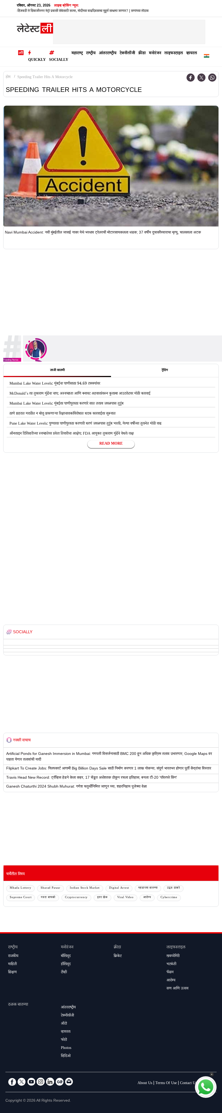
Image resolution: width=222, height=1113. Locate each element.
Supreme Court (20, 897)
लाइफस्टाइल (173, 54)
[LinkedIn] (50, 1082)
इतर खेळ (102, 897)
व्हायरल (191, 54)
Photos (66, 1048)
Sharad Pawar (50, 888)
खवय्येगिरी (172, 956)
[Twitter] (201, 78)
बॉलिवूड (66, 956)
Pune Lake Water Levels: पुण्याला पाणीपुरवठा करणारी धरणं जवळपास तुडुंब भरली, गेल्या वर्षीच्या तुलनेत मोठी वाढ (85, 424)
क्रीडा (142, 54)
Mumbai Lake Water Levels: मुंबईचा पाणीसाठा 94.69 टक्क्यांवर (54, 384)
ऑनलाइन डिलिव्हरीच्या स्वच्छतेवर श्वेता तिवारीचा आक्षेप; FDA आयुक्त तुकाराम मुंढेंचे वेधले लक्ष (71, 434)
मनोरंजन (155, 54)
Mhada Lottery (20, 888)
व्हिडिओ (66, 1056)
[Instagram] (41, 1082)
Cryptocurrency (76, 897)
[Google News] (60, 1082)
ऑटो (64, 1024)
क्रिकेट (118, 956)
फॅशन (170, 973)
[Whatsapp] (212, 78)
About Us (145, 1084)
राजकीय (13, 956)
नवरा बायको (48, 897)
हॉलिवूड (66, 965)
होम (8, 78)
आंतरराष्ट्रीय (107, 54)
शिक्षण (12, 973)
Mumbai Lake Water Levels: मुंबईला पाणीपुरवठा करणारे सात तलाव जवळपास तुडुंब (66, 404)
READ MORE (111, 444)
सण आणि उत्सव (177, 989)
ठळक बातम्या (18, 1005)
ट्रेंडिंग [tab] (165, 370)
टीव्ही (64, 973)
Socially (58, 60)
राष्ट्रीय (91, 54)
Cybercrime (169, 897)
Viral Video (125, 897)
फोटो (64, 1040)
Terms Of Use (166, 1084)
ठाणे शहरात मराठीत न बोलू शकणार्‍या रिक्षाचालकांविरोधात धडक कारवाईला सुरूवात (62, 414)
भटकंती (171, 965)
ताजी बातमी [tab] (57, 370)
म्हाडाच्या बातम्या (148, 888)
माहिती (12, 965)
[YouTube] (31, 1082)
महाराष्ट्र (77, 54)
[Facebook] (191, 78)
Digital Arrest (119, 888)
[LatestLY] (35, 29)
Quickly (37, 60)
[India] (207, 57)
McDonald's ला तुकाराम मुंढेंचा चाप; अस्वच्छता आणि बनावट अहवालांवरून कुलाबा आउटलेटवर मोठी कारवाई (79, 394)
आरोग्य (147, 897)
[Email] (69, 1082)
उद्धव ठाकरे (173, 888)
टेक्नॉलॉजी (127, 54)
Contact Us (188, 1084)
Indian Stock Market (85, 888)
